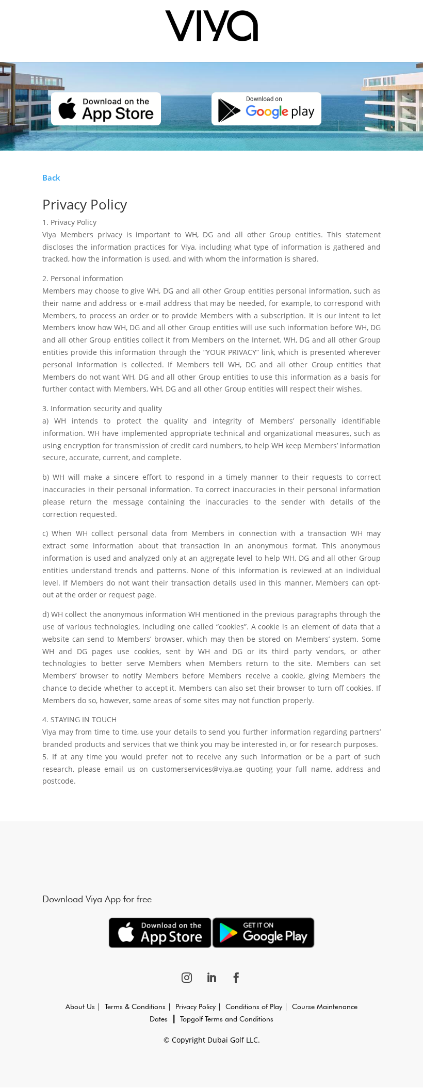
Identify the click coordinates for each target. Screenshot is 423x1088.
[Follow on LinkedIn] (211, 977)
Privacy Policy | (198, 1006)
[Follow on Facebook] (236, 977)
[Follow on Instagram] (186, 977)
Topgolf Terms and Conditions (226, 1019)
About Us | (85, 1006)
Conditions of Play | (254, 1006)
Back (51, 177)
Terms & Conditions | (140, 1006)
